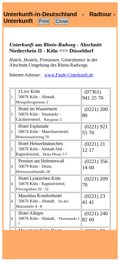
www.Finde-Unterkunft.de (68, 74)
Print (44, 21)
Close (62, 21)
